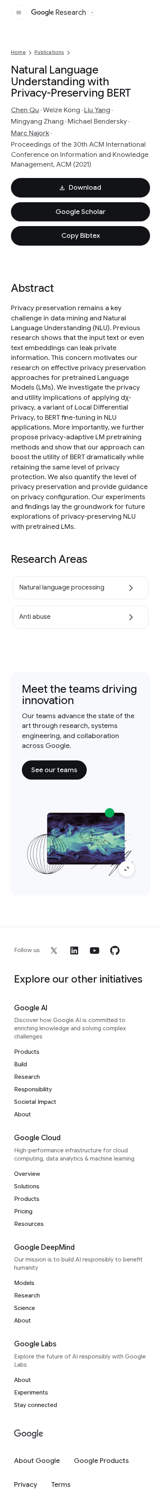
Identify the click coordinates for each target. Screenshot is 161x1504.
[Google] (28, 1434)
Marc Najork (30, 133)
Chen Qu (25, 110)
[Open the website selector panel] (92, 12)
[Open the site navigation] (19, 12)
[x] (54, 950)
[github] (115, 950)
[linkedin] (74, 950)
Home (18, 52)
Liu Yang (97, 110)
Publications (49, 52)
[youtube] (94, 950)
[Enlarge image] (126, 869)
